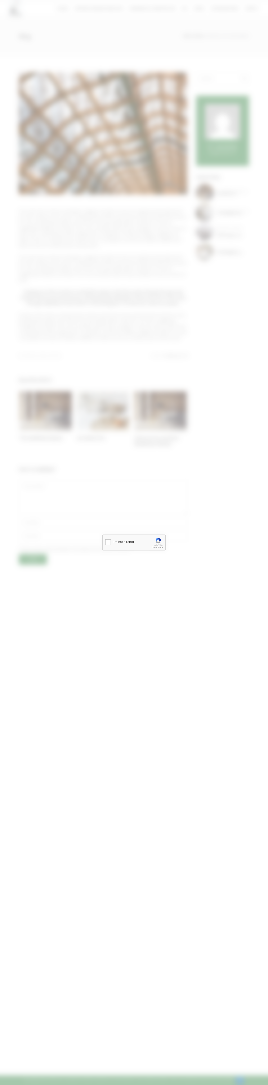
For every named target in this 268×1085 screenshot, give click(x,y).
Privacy (154, 547)
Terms (160, 547)
